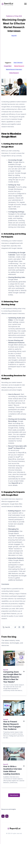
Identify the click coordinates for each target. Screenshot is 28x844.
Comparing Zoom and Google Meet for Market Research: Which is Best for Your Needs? (12, 677)
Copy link (7, 627)
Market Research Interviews (14, 69)
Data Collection (18, 62)
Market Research (19, 66)
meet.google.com (14, 177)
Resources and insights (8, 809)
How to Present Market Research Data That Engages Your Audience (11, 725)
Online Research (14, 73)
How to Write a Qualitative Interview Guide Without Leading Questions (12, 770)
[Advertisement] (14, 49)
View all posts (14, 795)
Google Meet (7, 66)
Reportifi (5, 669)
